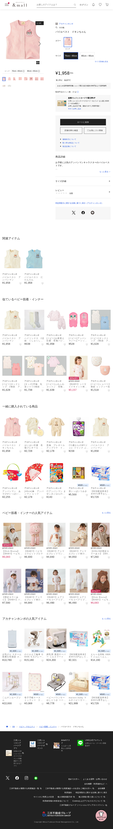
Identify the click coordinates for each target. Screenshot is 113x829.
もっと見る (103, 172)
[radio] (68, 43)
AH (13, 727)
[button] (23, 44)
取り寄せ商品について (71, 143)
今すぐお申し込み (74, 109)
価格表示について (69, 139)
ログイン (84, 5)
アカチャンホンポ (66, 24)
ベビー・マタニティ (27, 727)
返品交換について (69, 146)
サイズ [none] (58, 56)
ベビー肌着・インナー (48, 727)
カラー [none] (58, 41)
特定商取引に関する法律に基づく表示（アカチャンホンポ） (79, 203)
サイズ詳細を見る (101, 61)
